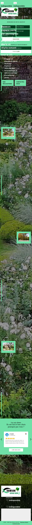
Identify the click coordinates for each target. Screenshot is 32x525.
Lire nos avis (16, 450)
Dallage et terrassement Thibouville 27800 (26, 466)
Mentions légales (24, 522)
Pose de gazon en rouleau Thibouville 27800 (5, 470)
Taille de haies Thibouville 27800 (5, 481)
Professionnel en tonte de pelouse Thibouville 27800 (26, 480)
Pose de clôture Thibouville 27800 (15, 473)
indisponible (6, 6)
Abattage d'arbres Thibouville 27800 (15, 463)
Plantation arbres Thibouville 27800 (26, 475)
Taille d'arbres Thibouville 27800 (26, 471)
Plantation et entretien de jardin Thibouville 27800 (15, 468)
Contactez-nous (20, 82)
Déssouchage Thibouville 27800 (15, 477)
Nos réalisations (7, 82)
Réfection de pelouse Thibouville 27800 (5, 476)
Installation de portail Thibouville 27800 (5, 464)
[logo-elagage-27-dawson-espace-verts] (9, 12)
